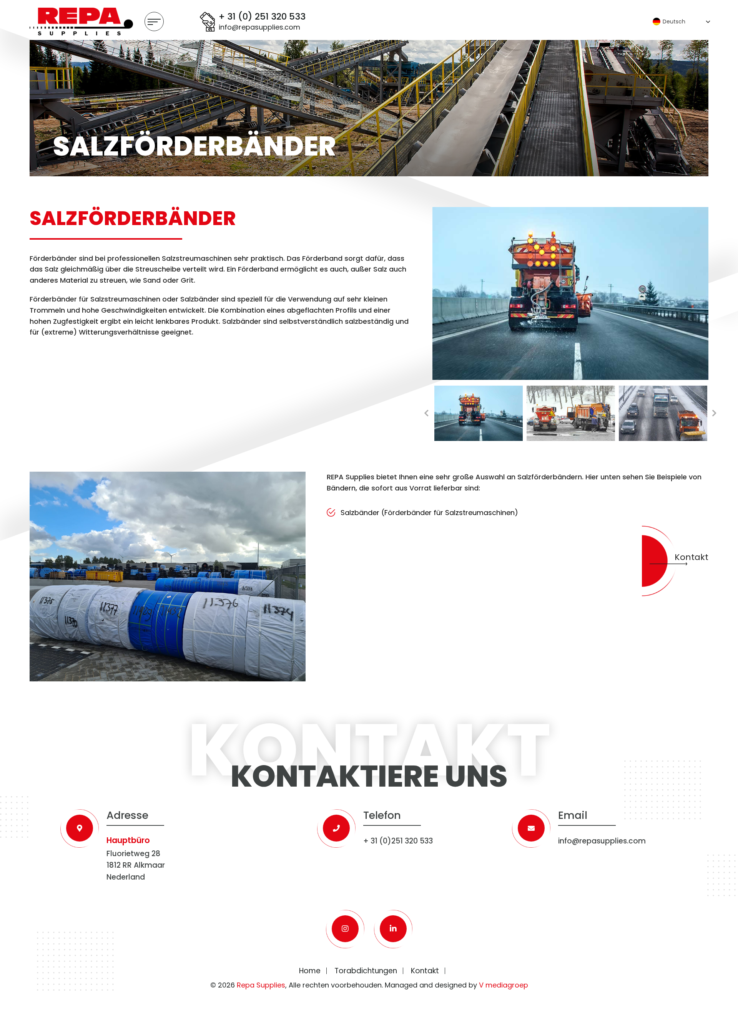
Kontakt (691, 557)
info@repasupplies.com (259, 27)
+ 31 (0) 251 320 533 (262, 17)
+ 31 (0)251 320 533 (398, 841)
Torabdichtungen (365, 971)
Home (310, 971)
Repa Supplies (261, 985)
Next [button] (714, 413)
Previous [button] (426, 413)
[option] (570, 293)
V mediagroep (503, 985)
